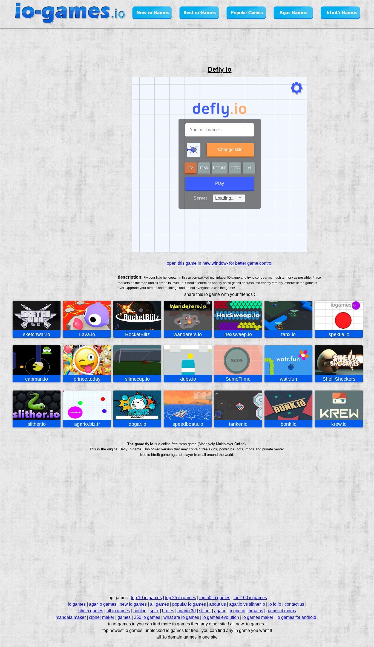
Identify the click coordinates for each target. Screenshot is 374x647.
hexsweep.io (238, 334)
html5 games (90, 610)
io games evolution (220, 617)
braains (256, 610)
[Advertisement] (23, 154)
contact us (294, 604)
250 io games (147, 617)
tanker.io (238, 424)
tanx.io (288, 334)
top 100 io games (250, 597)
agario (220, 610)
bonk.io (289, 424)
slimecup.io (137, 379)
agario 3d (186, 610)
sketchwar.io (36, 334)
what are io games (181, 617)
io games (77, 604)
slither (205, 610)
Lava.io (87, 334)
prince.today (87, 379)
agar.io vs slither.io (247, 604)
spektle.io (339, 334)
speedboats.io (187, 424)
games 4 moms (281, 610)
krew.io (339, 424)
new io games (133, 604)
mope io (237, 610)
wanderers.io (188, 334)
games (124, 617)
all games (159, 604)
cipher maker (101, 617)
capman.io (36, 379)
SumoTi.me (238, 379)
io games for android (296, 617)
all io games (118, 610)
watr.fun (288, 379)
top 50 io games (214, 597)
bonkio (139, 610)
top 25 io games (180, 597)
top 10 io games (146, 597)
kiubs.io (187, 379)
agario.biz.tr (87, 424)
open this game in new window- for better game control (219, 263)
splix (154, 610)
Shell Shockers (339, 379)
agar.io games (102, 604)
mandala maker (71, 617)
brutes (168, 610)
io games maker (257, 617)
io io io (274, 604)
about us (217, 604)
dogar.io (137, 424)
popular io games (189, 604)
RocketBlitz (137, 334)
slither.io (37, 424)
